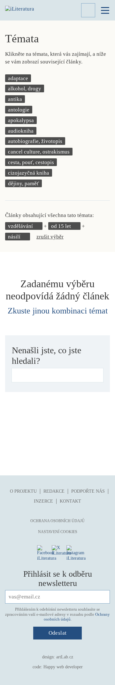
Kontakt (70, 501)
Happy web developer (63, 666)
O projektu (23, 491)
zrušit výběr (50, 237)
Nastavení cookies (57, 532)
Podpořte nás (88, 491)
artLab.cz (64, 657)
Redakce (54, 491)
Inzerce (43, 501)
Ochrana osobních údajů (57, 521)
